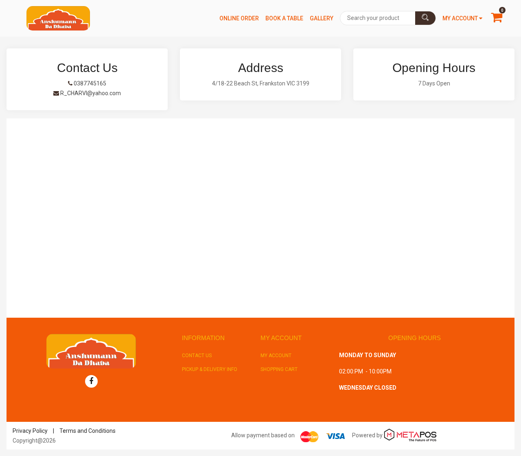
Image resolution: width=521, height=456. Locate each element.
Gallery (321, 18)
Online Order (239, 18)
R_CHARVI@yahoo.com (90, 93)
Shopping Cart (279, 369)
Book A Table (284, 18)
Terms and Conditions (87, 431)
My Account (275, 355)
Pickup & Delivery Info (209, 369)
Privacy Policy (30, 431)
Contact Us (197, 355)
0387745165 (89, 83)
